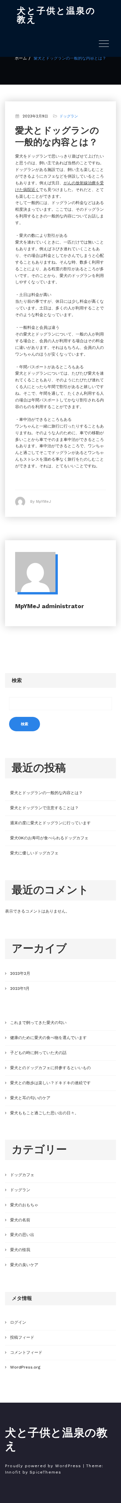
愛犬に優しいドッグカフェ (34, 853)
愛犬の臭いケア (24, 1264)
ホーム (21, 58)
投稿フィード (22, 1337)
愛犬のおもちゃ (24, 1205)
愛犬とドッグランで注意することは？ (44, 808)
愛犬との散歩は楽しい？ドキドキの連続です (50, 1083)
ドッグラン (68, 116)
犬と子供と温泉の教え (56, 15)
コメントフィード (26, 1352)
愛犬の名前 (20, 1220)
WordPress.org (25, 1367)
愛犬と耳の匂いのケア (30, 1098)
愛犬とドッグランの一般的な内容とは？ (70, 58)
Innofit (13, 1472)
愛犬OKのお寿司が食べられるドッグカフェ (49, 838)
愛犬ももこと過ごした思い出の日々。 (44, 1113)
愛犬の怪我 (20, 1249)
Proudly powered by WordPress (43, 1466)
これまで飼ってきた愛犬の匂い (38, 1022)
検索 (17, 680)
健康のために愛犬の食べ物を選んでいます (48, 1037)
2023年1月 (20, 988)
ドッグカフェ (22, 1174)
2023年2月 (20, 973)
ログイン (18, 1322)
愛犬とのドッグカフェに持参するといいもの (50, 1067)
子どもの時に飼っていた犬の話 (38, 1052)
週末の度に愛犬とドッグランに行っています (50, 823)
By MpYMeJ (40, 501)
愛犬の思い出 (22, 1234)
